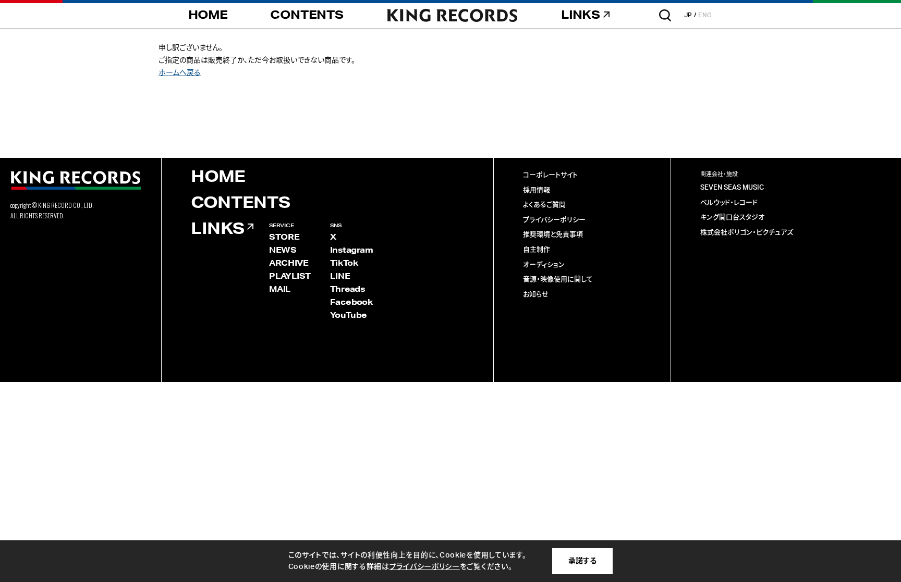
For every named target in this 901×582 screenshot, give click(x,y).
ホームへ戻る (180, 73)
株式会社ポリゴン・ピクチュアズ (746, 232)
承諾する (582, 561)
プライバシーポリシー (554, 220)
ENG (705, 15)
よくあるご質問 (544, 205)
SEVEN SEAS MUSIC (732, 187)
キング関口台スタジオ (732, 217)
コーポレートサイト (550, 175)
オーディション (544, 265)
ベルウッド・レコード (729, 203)
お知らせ (536, 294)
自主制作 (536, 249)
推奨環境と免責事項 (553, 234)
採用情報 (536, 190)
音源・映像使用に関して (558, 279)
